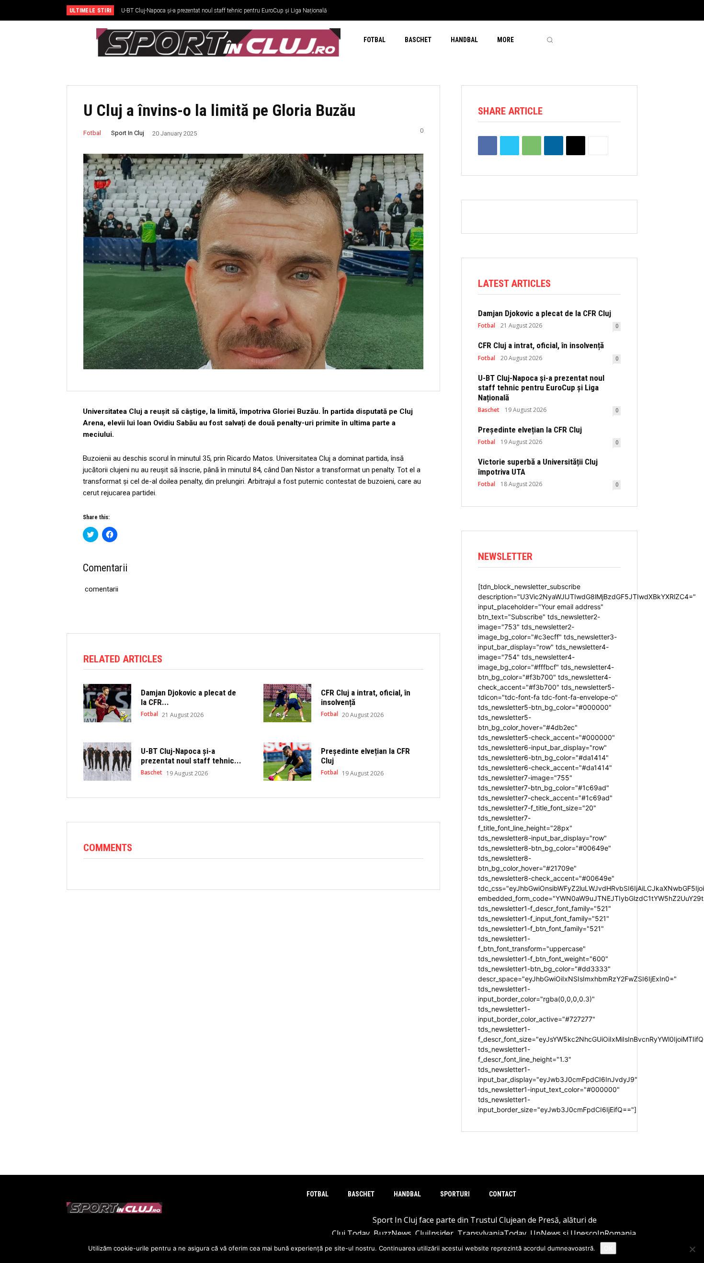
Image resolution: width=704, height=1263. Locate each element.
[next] (384, 10)
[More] (598, 145)
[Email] (575, 145)
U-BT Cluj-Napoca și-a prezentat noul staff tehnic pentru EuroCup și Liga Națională (541, 387)
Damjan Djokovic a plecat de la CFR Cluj (544, 313)
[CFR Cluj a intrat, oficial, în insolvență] (287, 703)
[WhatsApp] (531, 145)
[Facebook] (580, 11)
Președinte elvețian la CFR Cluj (158, 10)
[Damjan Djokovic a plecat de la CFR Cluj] (107, 703)
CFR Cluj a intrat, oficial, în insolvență (541, 345)
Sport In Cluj (127, 133)
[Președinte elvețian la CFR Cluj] (287, 761)
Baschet (151, 772)
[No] (692, 1249)
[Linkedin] (553, 145)
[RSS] (595, 11)
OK (608, 1248)
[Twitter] (611, 11)
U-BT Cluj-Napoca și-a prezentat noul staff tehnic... (191, 755)
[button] (550, 40)
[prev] (369, 10)
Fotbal (92, 133)
